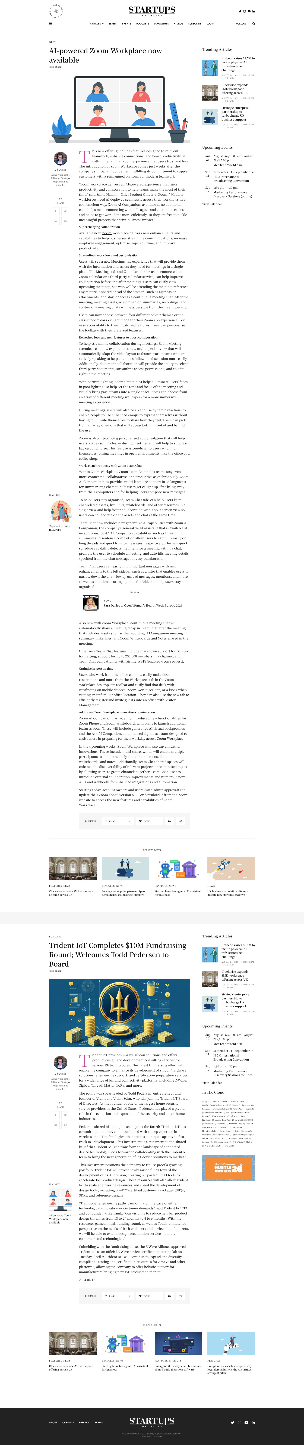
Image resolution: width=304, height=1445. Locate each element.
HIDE (230, 1112)
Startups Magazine (243, 1134)
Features (55, 885)
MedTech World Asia (228, 165)
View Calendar (212, 204)
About (53, 1422)
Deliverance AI (223, 1105)
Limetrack (208, 1119)
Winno (229, 1145)
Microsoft (222, 1123)
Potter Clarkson (243, 1131)
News (52, 42)
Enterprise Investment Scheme (217, 1108)
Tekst (224, 1138)
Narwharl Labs (237, 1123)
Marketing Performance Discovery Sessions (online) (232, 194)
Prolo (206, 1134)
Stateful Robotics (211, 1138)
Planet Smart (227, 1131)
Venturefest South (214, 1145)
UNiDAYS (237, 1142)
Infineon (235, 1116)
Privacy (84, 1422)
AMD (231, 1101)
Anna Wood (60, 170)
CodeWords (208, 1105)
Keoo (244, 1116)
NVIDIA (235, 1127)
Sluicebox (216, 1134)
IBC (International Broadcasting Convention (231, 179)
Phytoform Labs (210, 1131)
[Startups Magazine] (152, 11)
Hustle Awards (220, 1116)
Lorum (239, 1119)
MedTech (210, 1123)
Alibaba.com (220, 1101)
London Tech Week (224, 1119)
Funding (55, 936)
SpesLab (227, 1134)
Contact (68, 1422)
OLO (243, 1127)
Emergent (248, 1105)
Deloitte (236, 1105)
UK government (222, 1142)
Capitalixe (241, 1101)
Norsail (224, 1127)
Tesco (233, 1138)
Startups (175, 1360)
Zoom (107, 233)
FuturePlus (239, 1108)
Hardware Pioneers (215, 1112)
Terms (99, 1422)
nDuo (215, 1127)
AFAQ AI (207, 1101)
